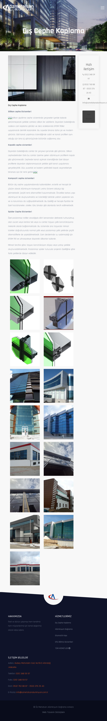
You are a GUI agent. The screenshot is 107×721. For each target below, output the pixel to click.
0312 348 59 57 (20, 679)
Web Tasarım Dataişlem (53, 712)
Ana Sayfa (53, 38)
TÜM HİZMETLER (62, 648)
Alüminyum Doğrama (64, 629)
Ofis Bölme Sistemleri (64, 642)
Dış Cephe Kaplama (63, 622)
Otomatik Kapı (61, 635)
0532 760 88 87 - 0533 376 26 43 (28, 686)
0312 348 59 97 (23, 673)
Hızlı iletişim (89, 116)
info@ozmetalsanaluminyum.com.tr (32, 692)
